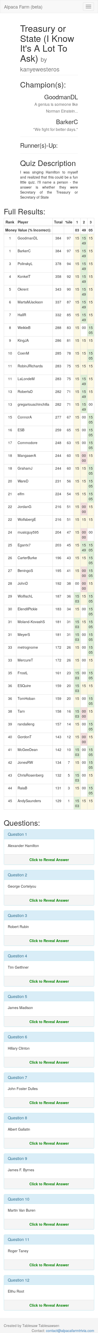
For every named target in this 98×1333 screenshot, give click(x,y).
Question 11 (18, 1239)
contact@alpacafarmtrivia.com (70, 1330)
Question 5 (17, 996)
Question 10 (18, 1199)
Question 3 (17, 915)
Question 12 (18, 1280)
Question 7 (17, 1077)
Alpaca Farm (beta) (23, 6)
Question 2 (17, 875)
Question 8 (17, 1118)
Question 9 (17, 1158)
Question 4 (17, 956)
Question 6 (17, 1037)
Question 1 (17, 834)
